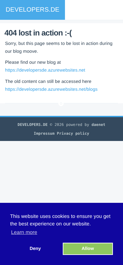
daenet (98, 124)
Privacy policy (73, 133)
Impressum (44, 133)
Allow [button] (88, 248)
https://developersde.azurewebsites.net (45, 70)
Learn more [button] (24, 232)
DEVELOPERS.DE (32, 9)
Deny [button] (35, 248)
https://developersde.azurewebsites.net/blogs (51, 89)
